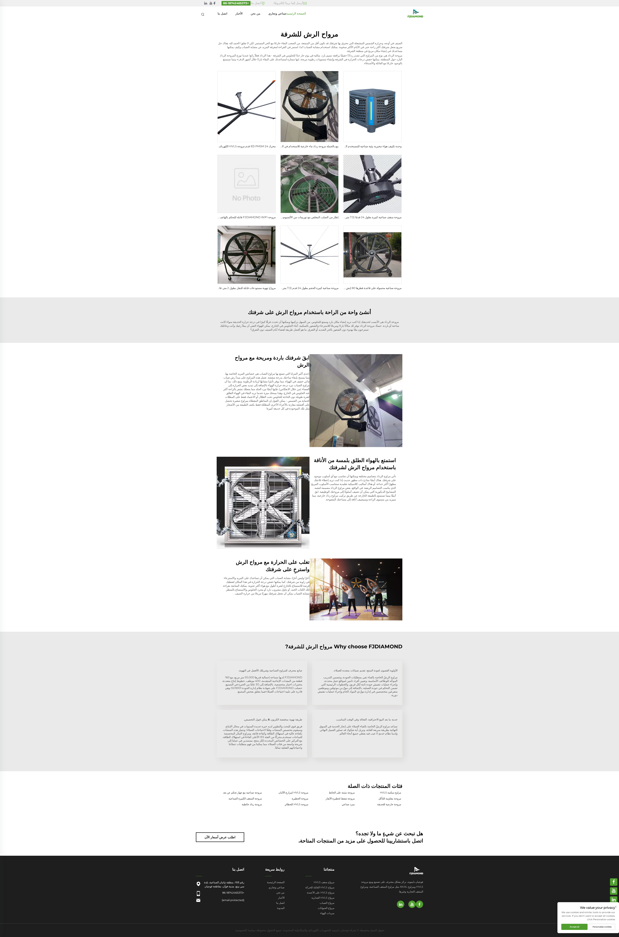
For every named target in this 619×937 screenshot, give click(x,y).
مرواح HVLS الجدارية (322, 897)
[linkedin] (205, 3)
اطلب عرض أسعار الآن (220, 837)
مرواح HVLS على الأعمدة (320, 892)
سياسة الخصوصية (245, 930)
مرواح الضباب (327, 902)
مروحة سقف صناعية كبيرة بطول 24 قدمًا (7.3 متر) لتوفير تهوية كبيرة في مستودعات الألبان (351, 217)
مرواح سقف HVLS (324, 882)
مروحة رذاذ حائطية (252, 804)
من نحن (255, 13)
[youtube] (211, 3)
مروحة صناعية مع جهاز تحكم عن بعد (242, 792)
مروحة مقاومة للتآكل (389, 798)
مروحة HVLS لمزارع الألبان (293, 792)
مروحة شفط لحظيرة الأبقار (340, 798)
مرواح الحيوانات (326, 908)
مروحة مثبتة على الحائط (342, 792)
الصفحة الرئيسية (296, 13)
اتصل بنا (222, 13)
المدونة (281, 908)
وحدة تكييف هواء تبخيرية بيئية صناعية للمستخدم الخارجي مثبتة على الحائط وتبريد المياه (353, 146)
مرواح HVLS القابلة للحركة (319, 887)
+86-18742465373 (236, 3)
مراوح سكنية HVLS (390, 792)
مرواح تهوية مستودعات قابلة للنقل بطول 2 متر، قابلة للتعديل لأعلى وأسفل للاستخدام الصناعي (223, 288)
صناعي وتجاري (277, 13)
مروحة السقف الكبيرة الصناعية (245, 798)
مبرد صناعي (348, 804)
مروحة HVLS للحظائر (296, 804)
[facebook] (214, 3)
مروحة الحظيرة (300, 798)
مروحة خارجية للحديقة (389, 804)
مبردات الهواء (327, 913)
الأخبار (239, 13)
